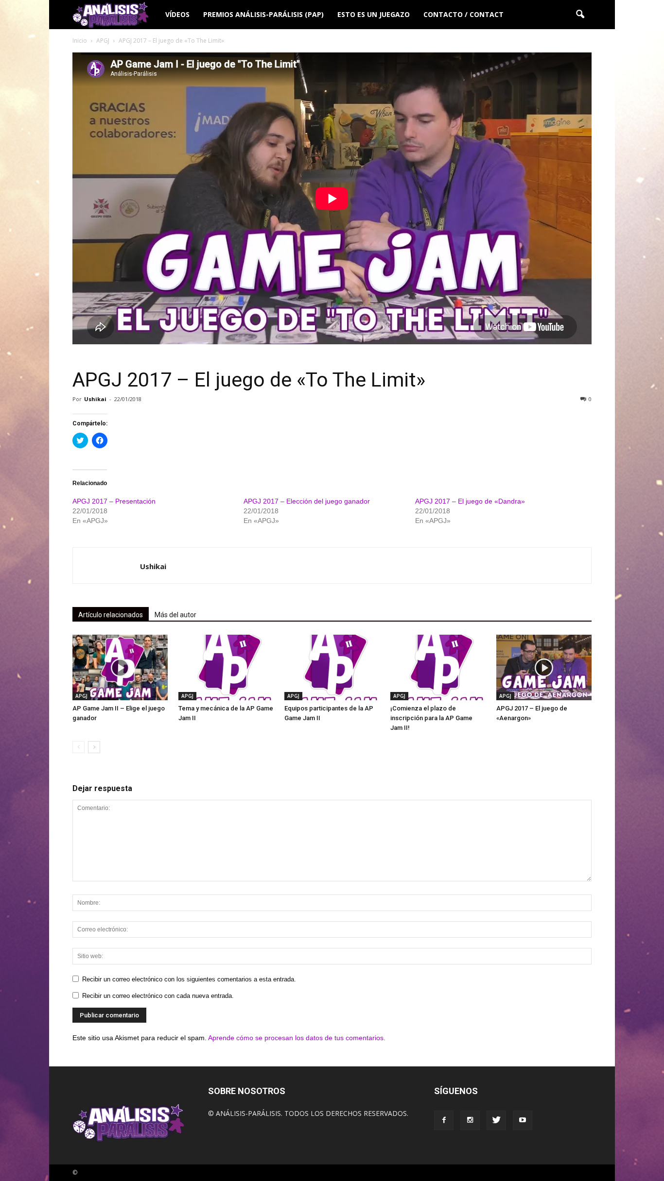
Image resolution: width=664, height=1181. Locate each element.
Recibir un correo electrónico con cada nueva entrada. (158, 995)
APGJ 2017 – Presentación (114, 501)
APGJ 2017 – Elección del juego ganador (307, 501)
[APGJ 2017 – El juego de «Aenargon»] (544, 667)
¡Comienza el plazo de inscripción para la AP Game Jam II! (431, 718)
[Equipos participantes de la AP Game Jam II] (332, 667)
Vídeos (177, 14)
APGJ (81, 695)
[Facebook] (444, 1120)
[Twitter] (496, 1120)
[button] (580, 14)
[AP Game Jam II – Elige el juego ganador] (120, 667)
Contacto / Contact (463, 14)
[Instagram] (470, 1120)
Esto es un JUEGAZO (373, 14)
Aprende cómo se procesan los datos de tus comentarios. (296, 1038)
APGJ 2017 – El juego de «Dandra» (470, 501)
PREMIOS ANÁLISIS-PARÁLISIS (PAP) (263, 14)
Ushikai (95, 399)
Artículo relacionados (110, 615)
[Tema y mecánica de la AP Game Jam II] (226, 667)
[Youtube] (522, 1120)
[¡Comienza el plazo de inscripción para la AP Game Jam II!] (438, 667)
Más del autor (175, 615)
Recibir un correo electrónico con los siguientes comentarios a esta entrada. (189, 979)
